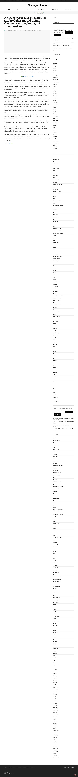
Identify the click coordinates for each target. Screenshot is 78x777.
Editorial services (23, 0)
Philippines (55, 312)
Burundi (55, 182)
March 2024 (55, 114)
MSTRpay (55, 288)
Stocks (54, 342)
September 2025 (55, 82)
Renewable (55, 321)
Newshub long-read (57, 295)
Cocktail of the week (58, 205)
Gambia (54, 235)
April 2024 (54, 113)
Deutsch (55, 212)
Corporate (55, 210)
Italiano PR (55, 263)
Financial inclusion (17, 0)
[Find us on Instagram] (73, 772)
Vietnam (55, 369)
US (53, 365)
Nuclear (55, 307)
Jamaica (55, 265)
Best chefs (55, 175)
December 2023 (55, 120)
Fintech (12, 0)
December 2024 (55, 98)
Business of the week (58, 184)
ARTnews (10, 143)
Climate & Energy (57, 201)
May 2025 (54, 89)
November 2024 (55, 100)
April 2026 (54, 70)
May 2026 (54, 68)
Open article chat (69, 32)
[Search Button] (73, 1)
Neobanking (56, 291)
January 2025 (55, 97)
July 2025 (54, 86)
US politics (55, 367)
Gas (53, 238)
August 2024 (55, 106)
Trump (54, 349)
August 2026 (55, 63)
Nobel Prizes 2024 (57, 305)
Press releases (29, 0)
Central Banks (56, 194)
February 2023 (55, 138)
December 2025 (55, 77)
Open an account (57, 34)
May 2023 (54, 132)
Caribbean (55, 189)
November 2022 (55, 143)
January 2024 (55, 118)
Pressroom (55, 319)
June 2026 (54, 66)
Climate (55, 198)
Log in (54, 392)
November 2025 (55, 79)
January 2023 (55, 139)
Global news (56, 242)
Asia (54, 166)
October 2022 (55, 145)
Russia (54, 323)
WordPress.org (55, 397)
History (55, 247)
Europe (54, 226)
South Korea (56, 337)
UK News (55, 360)
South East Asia (56, 335)
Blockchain (55, 180)
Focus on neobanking (58, 233)
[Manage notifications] (75, 775)
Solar (54, 330)
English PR (55, 221)
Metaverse (55, 286)
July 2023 (54, 129)
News (54, 293)
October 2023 (55, 123)
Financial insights (57, 231)
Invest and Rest (56, 258)
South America (56, 332)
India (54, 249)
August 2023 (55, 127)
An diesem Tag (56, 163)
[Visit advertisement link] (39, 12)
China (54, 196)
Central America (57, 191)
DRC (54, 219)
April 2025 (54, 91)
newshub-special (57, 300)
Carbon (54, 187)
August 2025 (55, 84)
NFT (53, 302)
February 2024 (55, 116)
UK (53, 358)
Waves (54, 376)
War (54, 374)
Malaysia (55, 284)
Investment (55, 261)
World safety (56, 383)
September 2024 (55, 104)
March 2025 (55, 93)
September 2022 (55, 147)
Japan (54, 268)
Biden (54, 177)
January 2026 (55, 75)
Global (5, 0)
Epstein (54, 224)
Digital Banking (57, 217)
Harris (54, 244)
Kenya (54, 270)
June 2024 (54, 109)
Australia (55, 170)
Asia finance (56, 168)
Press (54, 314)
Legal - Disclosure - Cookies (69, 767)
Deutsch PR (55, 214)
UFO (54, 353)
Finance (9, 0)
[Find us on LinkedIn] (71, 772)
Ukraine (55, 363)
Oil (53, 309)
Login (61, 0)
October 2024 (55, 102)
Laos (54, 275)
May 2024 (54, 111)
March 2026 (55, 72)
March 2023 (55, 136)
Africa (54, 157)
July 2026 (54, 65)
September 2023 (55, 125)
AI (53, 161)
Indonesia (55, 254)
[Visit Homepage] (39, 5)
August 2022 (55, 148)
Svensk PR (55, 344)
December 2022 (55, 141)
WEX (54, 379)
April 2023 (54, 134)
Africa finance (56, 159)
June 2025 (54, 88)
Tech (54, 346)
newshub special (57, 298)
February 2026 (55, 73)
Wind (54, 381)
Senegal (55, 326)
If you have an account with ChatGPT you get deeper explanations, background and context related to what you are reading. (63, 30)
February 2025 (55, 95)
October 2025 (55, 81)
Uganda (54, 356)
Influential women (57, 256)
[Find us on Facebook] (70, 772)
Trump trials (56, 351)
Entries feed (55, 394)
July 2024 (54, 107)
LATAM (54, 279)
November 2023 (55, 122)
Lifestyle (55, 282)
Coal (54, 203)
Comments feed (55, 395)
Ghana (54, 240)
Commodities (56, 207)
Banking (55, 173)
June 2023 (54, 130)
